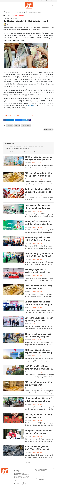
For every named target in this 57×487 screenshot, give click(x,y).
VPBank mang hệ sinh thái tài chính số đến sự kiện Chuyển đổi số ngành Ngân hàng (39, 255)
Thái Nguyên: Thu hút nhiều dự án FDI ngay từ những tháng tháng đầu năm (24, 146)
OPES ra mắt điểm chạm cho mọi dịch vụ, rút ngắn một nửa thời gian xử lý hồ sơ (39, 158)
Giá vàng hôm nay (21, 12)
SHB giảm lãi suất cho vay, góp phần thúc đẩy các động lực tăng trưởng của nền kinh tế (38, 351)
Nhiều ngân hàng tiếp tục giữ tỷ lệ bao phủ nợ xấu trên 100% (38, 399)
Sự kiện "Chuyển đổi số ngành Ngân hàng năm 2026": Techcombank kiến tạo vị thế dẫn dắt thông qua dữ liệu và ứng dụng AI (39, 319)
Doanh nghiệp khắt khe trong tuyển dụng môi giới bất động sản (21, 151)
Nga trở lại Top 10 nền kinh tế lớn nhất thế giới (17, 148)
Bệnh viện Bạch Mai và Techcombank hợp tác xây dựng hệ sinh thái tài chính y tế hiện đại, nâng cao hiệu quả (39, 271)
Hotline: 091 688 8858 (33, 0)
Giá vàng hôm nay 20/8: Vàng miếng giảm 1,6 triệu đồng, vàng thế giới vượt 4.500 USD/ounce (38, 174)
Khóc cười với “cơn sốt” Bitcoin (34, 12)
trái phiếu (31, 105)
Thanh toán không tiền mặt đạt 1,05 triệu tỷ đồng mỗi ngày (38, 335)
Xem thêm (28, 462)
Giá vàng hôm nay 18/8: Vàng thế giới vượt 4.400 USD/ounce (38, 383)
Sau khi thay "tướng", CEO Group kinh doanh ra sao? (19, 115)
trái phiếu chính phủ (26, 125)
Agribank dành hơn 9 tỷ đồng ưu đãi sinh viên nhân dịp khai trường (39, 190)
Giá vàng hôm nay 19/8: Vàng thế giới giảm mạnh (38, 287)
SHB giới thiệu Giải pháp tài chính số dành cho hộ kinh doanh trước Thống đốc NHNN (39, 238)
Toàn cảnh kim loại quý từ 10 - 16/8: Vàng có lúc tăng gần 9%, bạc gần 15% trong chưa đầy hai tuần (39, 448)
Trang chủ (6, 16)
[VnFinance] (29, 5)
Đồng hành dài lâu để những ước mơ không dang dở (38, 431)
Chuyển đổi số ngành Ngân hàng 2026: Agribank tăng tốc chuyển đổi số (39, 303)
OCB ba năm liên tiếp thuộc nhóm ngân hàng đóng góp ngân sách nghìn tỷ (38, 206)
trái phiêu (10, 125)
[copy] (30, 120)
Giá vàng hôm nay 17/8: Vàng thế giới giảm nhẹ (38, 415)
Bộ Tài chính (17, 125)
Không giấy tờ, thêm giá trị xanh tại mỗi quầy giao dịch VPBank (38, 222)
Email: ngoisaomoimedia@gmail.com (46, 0)
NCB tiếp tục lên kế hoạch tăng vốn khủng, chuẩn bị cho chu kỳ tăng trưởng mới (39, 367)
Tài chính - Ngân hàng (18, 15)
